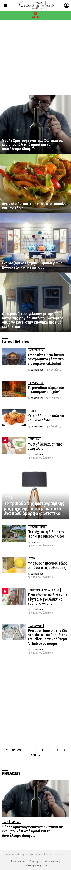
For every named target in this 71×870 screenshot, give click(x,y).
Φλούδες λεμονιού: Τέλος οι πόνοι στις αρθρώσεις (47, 565)
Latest (35, 17)
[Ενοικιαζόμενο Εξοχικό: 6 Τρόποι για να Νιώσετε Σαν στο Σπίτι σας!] (35, 243)
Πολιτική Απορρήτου (36, 865)
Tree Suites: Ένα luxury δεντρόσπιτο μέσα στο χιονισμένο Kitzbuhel (46, 359)
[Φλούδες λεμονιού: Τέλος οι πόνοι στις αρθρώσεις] (14, 565)
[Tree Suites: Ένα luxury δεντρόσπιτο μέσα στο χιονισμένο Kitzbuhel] (14, 356)
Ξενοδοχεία (35, 625)
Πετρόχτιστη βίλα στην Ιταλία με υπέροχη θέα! (46, 534)
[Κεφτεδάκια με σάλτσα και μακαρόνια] (14, 417)
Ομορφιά (34, 439)
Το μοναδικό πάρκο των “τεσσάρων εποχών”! (46, 389)
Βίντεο (15, 821)
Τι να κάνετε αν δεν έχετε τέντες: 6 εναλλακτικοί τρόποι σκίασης (48, 599)
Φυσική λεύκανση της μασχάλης (45, 446)
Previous (15, 749)
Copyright (34, 861)
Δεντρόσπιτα (36, 350)
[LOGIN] (66, 5)
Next (33, 755)
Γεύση (32, 411)
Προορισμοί (36, 382)
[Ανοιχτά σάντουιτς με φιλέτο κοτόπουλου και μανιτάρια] (35, 183)
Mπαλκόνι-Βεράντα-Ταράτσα (44, 590)
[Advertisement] (35, 57)
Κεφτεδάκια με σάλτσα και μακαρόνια (46, 418)
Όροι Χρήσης (52, 861)
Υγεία (32, 558)
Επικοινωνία (18, 861)
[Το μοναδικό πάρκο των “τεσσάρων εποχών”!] (14, 389)
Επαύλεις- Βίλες (37, 527)
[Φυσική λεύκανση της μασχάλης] (14, 445)
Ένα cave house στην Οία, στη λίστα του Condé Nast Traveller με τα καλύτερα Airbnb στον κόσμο (48, 637)
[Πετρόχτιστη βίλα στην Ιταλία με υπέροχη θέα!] (14, 533)
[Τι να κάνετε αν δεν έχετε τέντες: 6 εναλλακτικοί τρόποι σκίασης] (14, 596)
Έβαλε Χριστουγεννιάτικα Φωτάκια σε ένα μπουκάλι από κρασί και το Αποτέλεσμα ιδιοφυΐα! (32, 831)
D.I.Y (8, 497)
